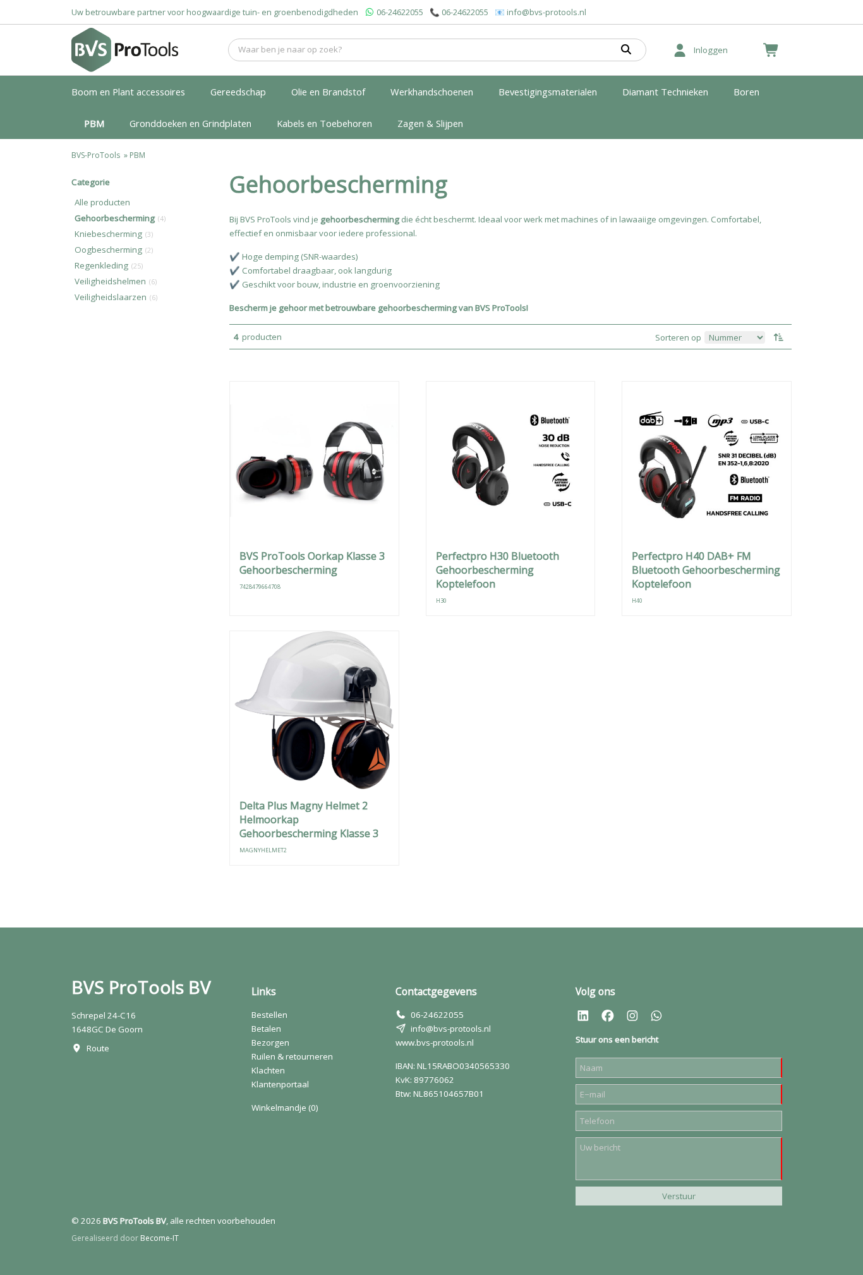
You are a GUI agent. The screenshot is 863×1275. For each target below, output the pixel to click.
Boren (746, 91)
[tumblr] (656, 1016)
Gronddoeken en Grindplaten (190, 123)
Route (98, 1048)
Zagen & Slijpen (430, 123)
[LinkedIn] (583, 1016)
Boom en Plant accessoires (128, 91)
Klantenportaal (280, 1084)
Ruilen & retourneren (292, 1056)
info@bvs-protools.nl (546, 12)
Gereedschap (238, 91)
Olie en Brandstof (328, 91)
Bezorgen (270, 1042)
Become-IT (159, 1238)
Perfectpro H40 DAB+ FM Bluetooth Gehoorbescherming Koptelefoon (706, 570)
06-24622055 (400, 12)
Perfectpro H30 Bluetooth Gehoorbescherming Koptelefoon (497, 570)
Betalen (266, 1028)
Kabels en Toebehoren (324, 123)
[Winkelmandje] (771, 50)
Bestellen (269, 1014)
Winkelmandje (284, 1107)
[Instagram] (632, 1016)
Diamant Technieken (665, 91)
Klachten (268, 1070)
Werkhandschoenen (431, 91)
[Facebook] (607, 1016)
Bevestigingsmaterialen (547, 91)
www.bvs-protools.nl (434, 1042)
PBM (94, 123)
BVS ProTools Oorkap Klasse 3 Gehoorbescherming (312, 563)
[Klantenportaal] (680, 50)
